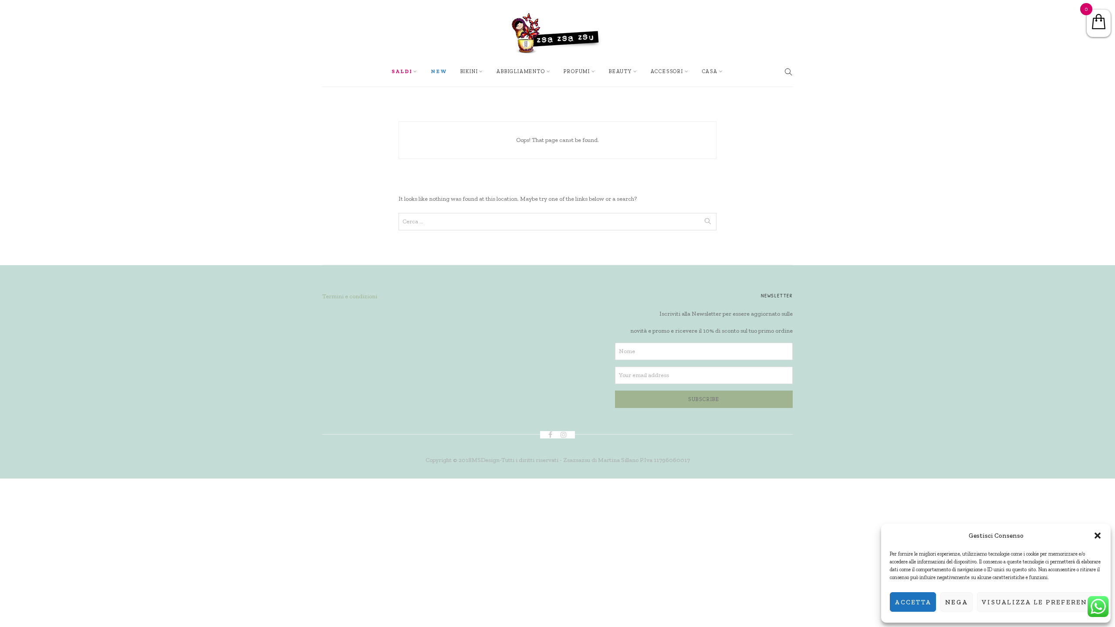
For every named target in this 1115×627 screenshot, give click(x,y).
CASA (710, 71)
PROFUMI (577, 71)
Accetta (913, 602)
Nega (956, 602)
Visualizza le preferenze (1039, 602)
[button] (1097, 535)
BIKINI (469, 71)
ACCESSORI (667, 71)
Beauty (620, 71)
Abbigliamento (521, 71)
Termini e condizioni (349, 296)
